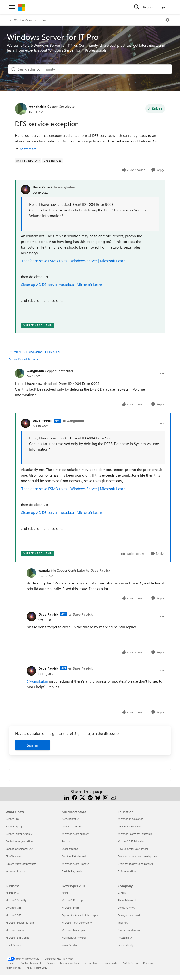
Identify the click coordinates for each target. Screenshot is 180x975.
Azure (65, 892)
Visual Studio (69, 945)
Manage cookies (69, 963)
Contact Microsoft (31, 963)
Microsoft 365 (13, 915)
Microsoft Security (16, 900)
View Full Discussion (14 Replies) (37, 351)
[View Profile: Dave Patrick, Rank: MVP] (25, 423)
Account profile (70, 819)
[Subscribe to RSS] (105, 797)
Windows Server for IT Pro (30, 20)
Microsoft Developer (73, 900)
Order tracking (70, 848)
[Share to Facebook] (74, 797)
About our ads (14, 967)
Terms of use (91, 963)
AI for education (127, 871)
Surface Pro (12, 819)
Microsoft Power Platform (20, 922)
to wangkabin (64, 187)
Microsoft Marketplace (74, 930)
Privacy (51, 963)
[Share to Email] (113, 797)
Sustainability (125, 945)
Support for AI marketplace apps (80, 915)
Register (149, 7)
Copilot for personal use (19, 848)
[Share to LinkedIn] (66, 797)
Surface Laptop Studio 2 (19, 834)
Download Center (72, 826)
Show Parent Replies (23, 359)
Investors (123, 922)
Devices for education (130, 826)
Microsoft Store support (75, 834)
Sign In (164, 7)
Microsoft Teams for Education (135, 834)
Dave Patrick (42, 187)
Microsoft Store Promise (75, 863)
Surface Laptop (14, 826)
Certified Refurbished (74, 856)
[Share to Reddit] (90, 797)
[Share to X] (82, 797)
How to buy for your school (133, 848)
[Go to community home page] (21, 7)
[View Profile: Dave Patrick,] (25, 189)
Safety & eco (130, 963)
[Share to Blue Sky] (97, 797)
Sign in (32, 745)
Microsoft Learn (70, 907)
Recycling (148, 963)
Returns (66, 841)
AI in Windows (14, 856)
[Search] (136, 7)
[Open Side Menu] (12, 7)
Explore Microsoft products (21, 863)
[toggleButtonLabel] (167, 20)
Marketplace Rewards (74, 937)
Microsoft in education (130, 819)
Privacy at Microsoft (129, 915)
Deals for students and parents (135, 863)
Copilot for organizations (20, 841)
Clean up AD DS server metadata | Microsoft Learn (61, 284)
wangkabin (37, 106)
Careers (122, 892)
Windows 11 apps (16, 871)
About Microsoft (127, 900)
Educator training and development (138, 856)
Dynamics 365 (14, 907)
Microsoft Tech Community (77, 922)
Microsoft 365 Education (131, 841)
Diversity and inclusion (130, 930)
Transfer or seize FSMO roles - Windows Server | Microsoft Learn (73, 260)
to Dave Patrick (98, 570)
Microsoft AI (12, 892)
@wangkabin (37, 681)
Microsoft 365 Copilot (18, 937)
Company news (126, 907)
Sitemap (10, 963)
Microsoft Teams (15, 930)
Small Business (14, 945)
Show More (28, 148)
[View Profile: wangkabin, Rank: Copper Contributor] (21, 109)
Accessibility (125, 937)
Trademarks (110, 963)
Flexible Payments (72, 871)
